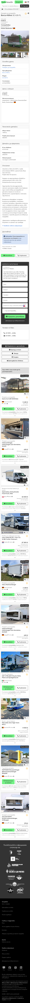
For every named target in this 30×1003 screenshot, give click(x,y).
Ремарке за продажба (8, 67)
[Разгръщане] (15, 415)
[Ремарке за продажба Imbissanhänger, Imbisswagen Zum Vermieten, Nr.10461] (15, 614)
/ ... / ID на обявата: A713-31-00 (10, 9)
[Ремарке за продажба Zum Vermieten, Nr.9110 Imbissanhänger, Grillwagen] (15, 802)
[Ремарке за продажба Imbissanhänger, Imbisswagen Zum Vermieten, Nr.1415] (15, 428)
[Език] (26, 2)
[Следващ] (27, 44)
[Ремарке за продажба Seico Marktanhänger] (15, 570)
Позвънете (23, 255)
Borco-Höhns (6, 72)
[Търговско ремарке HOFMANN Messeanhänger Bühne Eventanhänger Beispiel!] (15, 755)
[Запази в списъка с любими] (26, 13)
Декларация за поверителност (15, 320)
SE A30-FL (5, 77)
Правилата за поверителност (9, 998)
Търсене (25, 6)
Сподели (15, 357)
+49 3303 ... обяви (10, 333)
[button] (28, 2)
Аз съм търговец (11, 310)
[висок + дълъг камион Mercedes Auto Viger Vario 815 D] (15, 708)
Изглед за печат (15, 349)
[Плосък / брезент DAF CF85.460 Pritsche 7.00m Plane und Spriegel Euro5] (15, 662)
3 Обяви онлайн (7, 248)
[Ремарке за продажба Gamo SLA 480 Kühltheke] (15, 384)
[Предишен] (3, 44)
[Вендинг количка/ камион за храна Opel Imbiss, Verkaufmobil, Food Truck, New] (15, 476)
